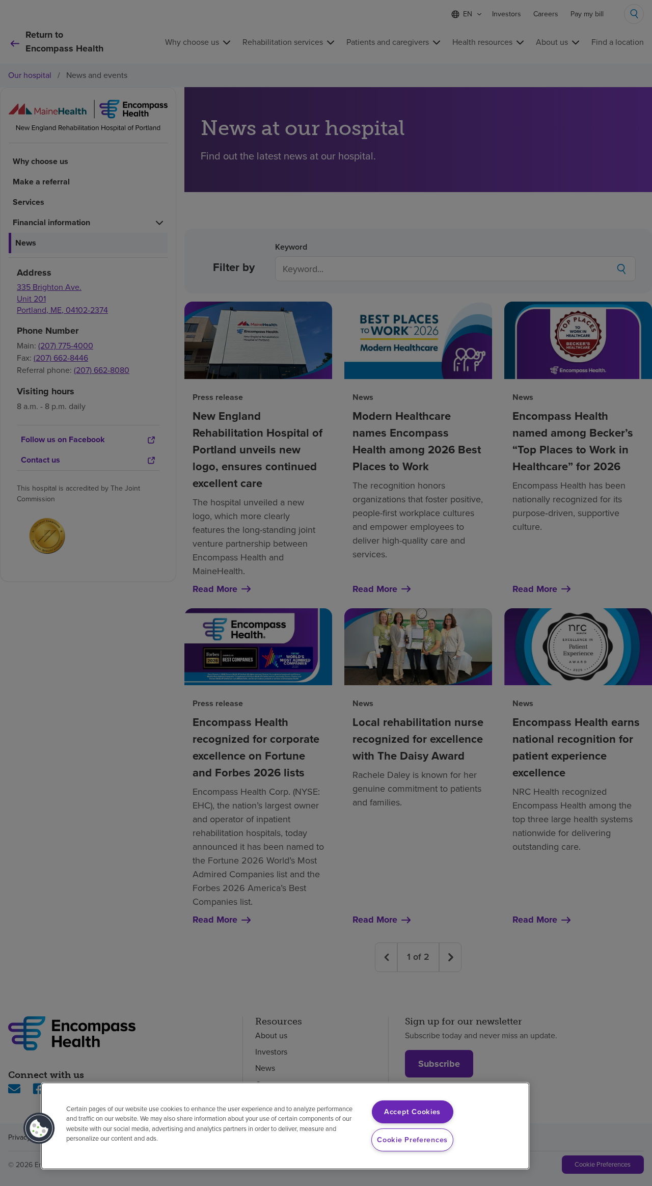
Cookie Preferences (412, 1139)
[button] (39, 1128)
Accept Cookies (412, 1111)
